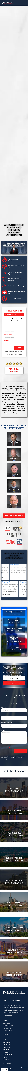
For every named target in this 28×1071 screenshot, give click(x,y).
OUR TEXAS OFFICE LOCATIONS (14, 789)
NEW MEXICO (7, 1047)
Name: (5, 322)
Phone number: (8, 334)
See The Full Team (14, 515)
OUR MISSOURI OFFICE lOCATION (14, 973)
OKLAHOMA (7, 1042)
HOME (5, 1020)
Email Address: (8, 328)
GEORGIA (6, 1049)
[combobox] (4, 1069)
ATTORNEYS (7, 1023)
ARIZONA (6, 1057)
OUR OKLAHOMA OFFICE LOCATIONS (14, 881)
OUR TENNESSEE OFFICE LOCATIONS (14, 904)
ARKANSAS (6, 1044)
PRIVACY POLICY (8, 1030)
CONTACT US (7, 1028)
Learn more (14, 678)
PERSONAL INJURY (8, 1025)
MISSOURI (6, 1059)
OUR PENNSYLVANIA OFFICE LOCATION (14, 929)
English (3, 1069)
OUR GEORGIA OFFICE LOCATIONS (14, 834)
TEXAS (5, 1039)
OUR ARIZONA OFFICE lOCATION (14, 951)
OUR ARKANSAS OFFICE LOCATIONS (14, 812)
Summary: (6, 340)
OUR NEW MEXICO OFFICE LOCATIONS (14, 859)
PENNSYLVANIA (8, 1054)
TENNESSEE (6, 1052)
